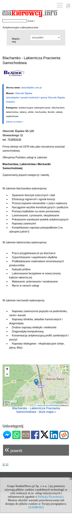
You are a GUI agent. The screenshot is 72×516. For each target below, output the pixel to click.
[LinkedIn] (54, 437)
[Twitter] (44, 437)
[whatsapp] (16, 437)
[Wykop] (64, 437)
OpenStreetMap (52, 405)
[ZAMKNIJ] (36, 507)
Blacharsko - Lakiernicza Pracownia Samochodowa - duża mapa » (36, 410)
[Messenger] (7, 437)
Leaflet (39, 405)
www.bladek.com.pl (31, 87)
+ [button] (7, 369)
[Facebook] (35, 437)
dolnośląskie (12, 97)
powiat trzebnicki (30, 97)
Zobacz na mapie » (14, 122)
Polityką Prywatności (50, 496)
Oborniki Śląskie (23, 93)
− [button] (7, 374)
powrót (13, 449)
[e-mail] (26, 437)
